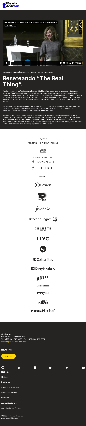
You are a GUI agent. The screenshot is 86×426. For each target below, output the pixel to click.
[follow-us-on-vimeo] (67, 367)
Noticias (4, 377)
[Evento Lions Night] (43, 162)
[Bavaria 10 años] (43, 197)
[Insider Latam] (43, 302)
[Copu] (43, 293)
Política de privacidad (10, 387)
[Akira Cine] (43, 278)
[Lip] (43, 249)
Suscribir (8, 356)
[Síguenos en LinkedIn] (19, 367)
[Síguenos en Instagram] (2, 367)
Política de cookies (9, 392)
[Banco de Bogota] (43, 219)
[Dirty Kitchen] (43, 268)
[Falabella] (43, 209)
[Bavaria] (43, 185)
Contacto (5, 398)
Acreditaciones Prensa (10, 408)
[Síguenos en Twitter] (50, 367)
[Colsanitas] (43, 259)
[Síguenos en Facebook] (35, 367)
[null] (43, 149)
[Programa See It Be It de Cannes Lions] (43, 168)
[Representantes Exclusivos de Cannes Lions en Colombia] (43, 143)
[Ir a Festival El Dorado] (10, 5)
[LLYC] (43, 238)
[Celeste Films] (43, 229)
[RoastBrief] (43, 310)
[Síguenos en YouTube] (83, 367)
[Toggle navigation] (82, 3)
